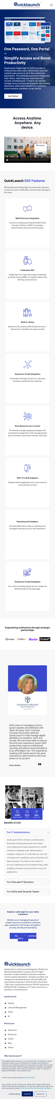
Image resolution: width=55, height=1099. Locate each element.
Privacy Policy (30, 1077)
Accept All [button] (27, 1094)
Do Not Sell (24, 1088)
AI (9, 1016)
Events (11, 1039)
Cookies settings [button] (14, 1094)
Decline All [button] (40, 1094)
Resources (12, 1034)
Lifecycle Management (17, 1008)
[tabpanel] (27, 719)
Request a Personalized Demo (25, 937)
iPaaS (10, 1012)
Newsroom (12, 1030)
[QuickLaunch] (27, 4)
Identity (11, 1003)
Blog (10, 1043)
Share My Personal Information (41, 1088)
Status (10, 1047)
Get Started (13, 96)
